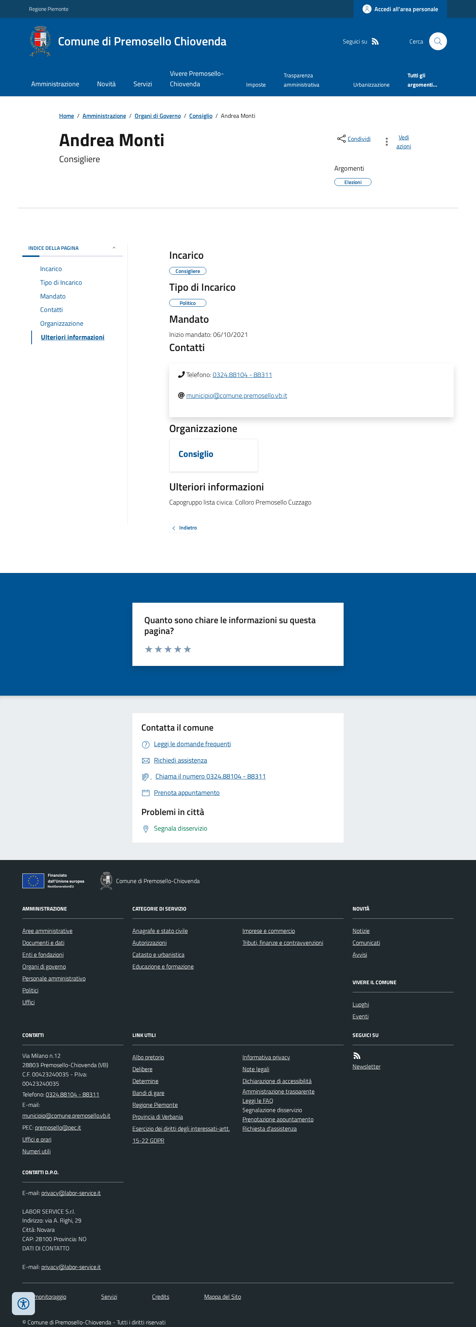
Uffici (28, 1002)
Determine (145, 1080)
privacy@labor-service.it (71, 1266)
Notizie (361, 930)
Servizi (143, 84)
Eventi (361, 1016)
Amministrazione (55, 84)
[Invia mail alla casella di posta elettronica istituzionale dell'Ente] (66, 1115)
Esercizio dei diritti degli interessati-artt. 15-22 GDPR (181, 1134)
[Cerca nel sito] (435, 41)
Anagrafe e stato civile (160, 930)
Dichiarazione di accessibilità (277, 1080)
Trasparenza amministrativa (301, 79)
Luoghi (361, 1004)
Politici (30, 990)
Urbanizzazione (371, 84)
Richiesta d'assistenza (269, 1128)
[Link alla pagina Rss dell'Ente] (357, 1055)
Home (66, 115)
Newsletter (366, 1066)
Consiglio (200, 115)
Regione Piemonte (48, 9)
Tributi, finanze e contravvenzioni (282, 942)
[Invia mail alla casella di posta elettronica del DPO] (71, 1193)
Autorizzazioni (149, 942)
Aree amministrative (47, 930)
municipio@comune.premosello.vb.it (236, 395)
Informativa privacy (266, 1057)
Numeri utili (36, 1151)
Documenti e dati (43, 942)
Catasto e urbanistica (158, 954)
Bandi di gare (148, 1092)
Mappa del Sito (222, 1296)
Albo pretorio (148, 1057)
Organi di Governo (158, 115)
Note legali (255, 1069)
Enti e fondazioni (43, 954)
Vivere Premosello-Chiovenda (197, 78)
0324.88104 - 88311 (242, 375)
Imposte (256, 84)
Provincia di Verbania (157, 1116)
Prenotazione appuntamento (277, 1119)
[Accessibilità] (23, 1304)
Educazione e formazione (163, 966)
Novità (106, 84)
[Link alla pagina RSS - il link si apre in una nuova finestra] (375, 41)
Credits (160, 1296)
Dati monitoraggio (44, 1296)
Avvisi (360, 954)
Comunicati (366, 942)
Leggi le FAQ (257, 1100)
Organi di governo (44, 966)
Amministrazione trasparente (278, 1091)
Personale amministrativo (54, 978)
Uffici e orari (36, 1139)
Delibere (142, 1069)
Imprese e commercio (268, 930)
